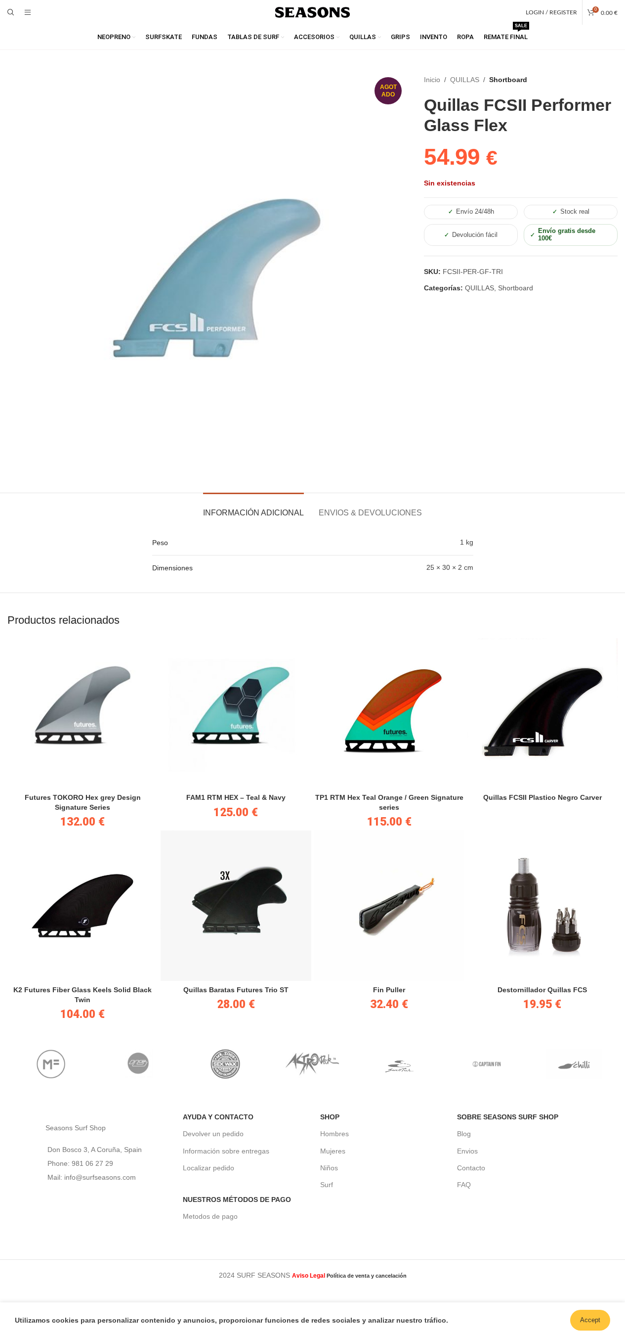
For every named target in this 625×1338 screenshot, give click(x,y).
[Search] (10, 12)
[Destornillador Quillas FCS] (542, 905)
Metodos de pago (210, 1216)
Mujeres (332, 1151)
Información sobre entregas (226, 1151)
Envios (467, 1151)
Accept (590, 1320)
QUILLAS (464, 80)
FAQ (464, 1185)
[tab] (253, 508)
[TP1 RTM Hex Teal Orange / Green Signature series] (389, 713)
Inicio (432, 80)
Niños (329, 1168)
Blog (464, 1134)
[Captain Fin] (486, 1064)
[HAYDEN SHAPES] (137, 1064)
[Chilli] (574, 1064)
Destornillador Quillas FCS (542, 990)
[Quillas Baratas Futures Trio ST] (236, 905)
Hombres (334, 1134)
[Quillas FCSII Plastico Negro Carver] (542, 713)
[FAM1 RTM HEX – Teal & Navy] (236, 713)
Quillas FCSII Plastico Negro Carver (542, 797)
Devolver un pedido (213, 1134)
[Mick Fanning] (50, 1064)
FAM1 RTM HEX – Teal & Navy (236, 797)
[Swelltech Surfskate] (399, 1064)
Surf (326, 1185)
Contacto (471, 1168)
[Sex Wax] (225, 1064)
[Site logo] (312, 12)
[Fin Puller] (389, 905)
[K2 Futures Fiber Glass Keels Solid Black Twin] (82, 905)
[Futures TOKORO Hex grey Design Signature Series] (82, 713)
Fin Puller (389, 990)
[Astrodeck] (312, 1064)
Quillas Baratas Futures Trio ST (236, 990)
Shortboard (508, 80)
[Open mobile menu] (27, 12)
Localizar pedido (208, 1168)
